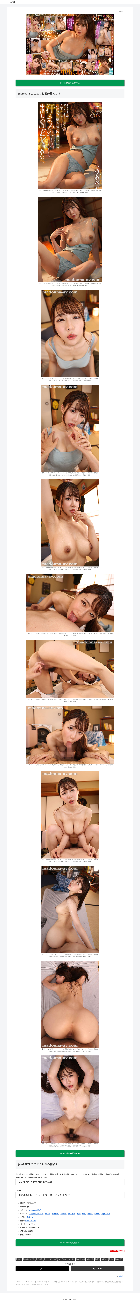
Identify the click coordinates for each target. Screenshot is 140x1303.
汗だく (90, 1214)
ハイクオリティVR (36, 1214)
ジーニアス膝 (30, 1221)
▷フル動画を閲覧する (70, 83)
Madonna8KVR (35, 1210)
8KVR (47, 1214)
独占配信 (71, 1214)
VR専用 (63, 1214)
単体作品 (55, 1214)
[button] (97, 1268)
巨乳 (84, 1214)
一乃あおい (29, 1217)
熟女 (78, 1214)
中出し (97, 1214)
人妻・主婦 (106, 1214)
